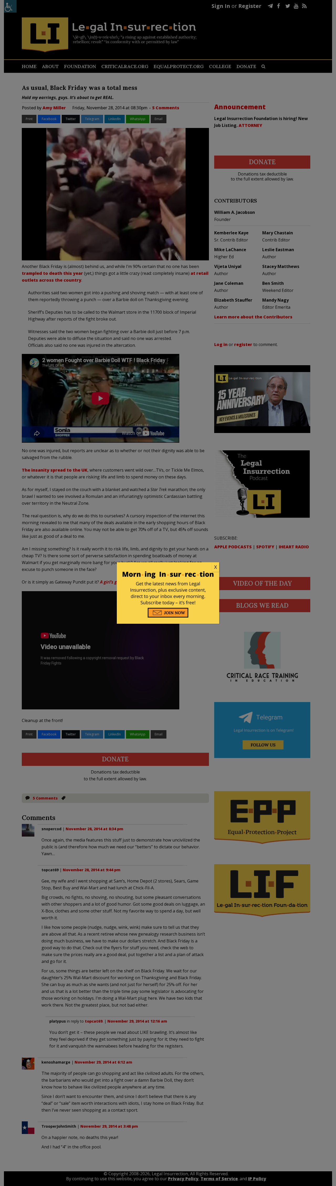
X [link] (215, 567)
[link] (168, 567)
